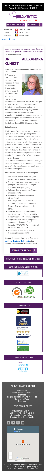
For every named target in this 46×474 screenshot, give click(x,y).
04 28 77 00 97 (24, 32)
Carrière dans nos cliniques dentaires (21, 394)
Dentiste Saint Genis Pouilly (22, 417)
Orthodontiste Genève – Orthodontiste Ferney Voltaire (22, 412)
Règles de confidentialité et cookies (22, 397)
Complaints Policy (22, 399)
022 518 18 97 (24, 29)
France (6, 32)
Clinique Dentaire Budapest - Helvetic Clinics (23, 465)
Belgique (7, 35)
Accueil (7, 49)
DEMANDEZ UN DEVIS (14, 25)
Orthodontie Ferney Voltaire (21, 415)
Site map (22, 401)
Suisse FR (8, 29)
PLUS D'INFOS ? (33, 25)
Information (22, 391)
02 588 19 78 (24, 35)
